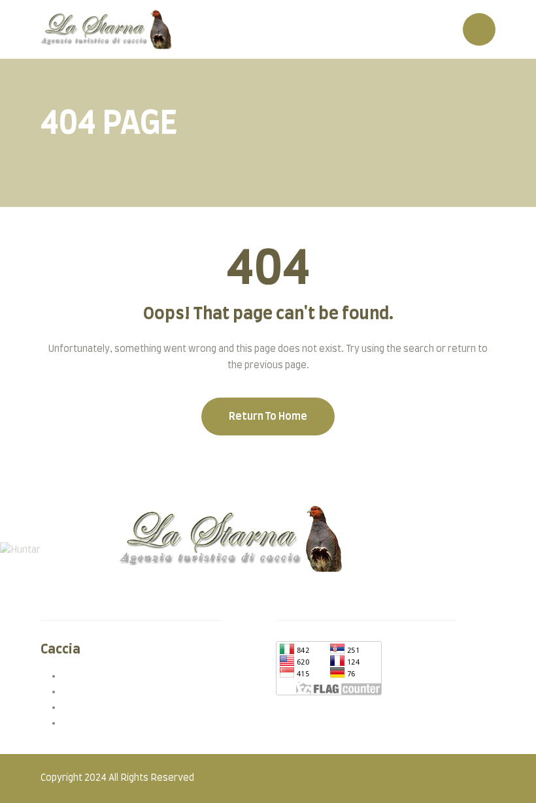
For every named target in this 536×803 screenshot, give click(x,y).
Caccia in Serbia (95, 675)
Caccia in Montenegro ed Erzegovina (140, 691)
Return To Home (268, 416)
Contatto (74, 600)
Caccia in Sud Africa (103, 722)
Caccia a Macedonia (103, 707)
